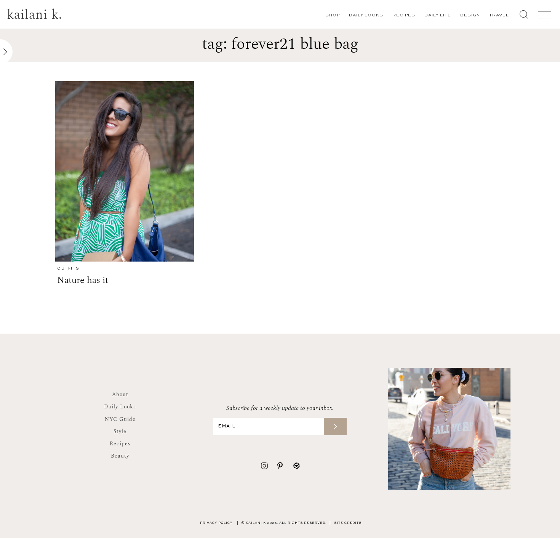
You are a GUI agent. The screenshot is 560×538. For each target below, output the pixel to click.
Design (470, 15)
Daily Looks (366, 15)
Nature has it (82, 280)
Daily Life (437, 15)
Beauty (120, 456)
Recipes (403, 15)
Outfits (68, 268)
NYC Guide (120, 419)
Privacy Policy (216, 523)
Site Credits (348, 523)
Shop (332, 15)
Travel (499, 15)
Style (120, 431)
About (120, 394)
